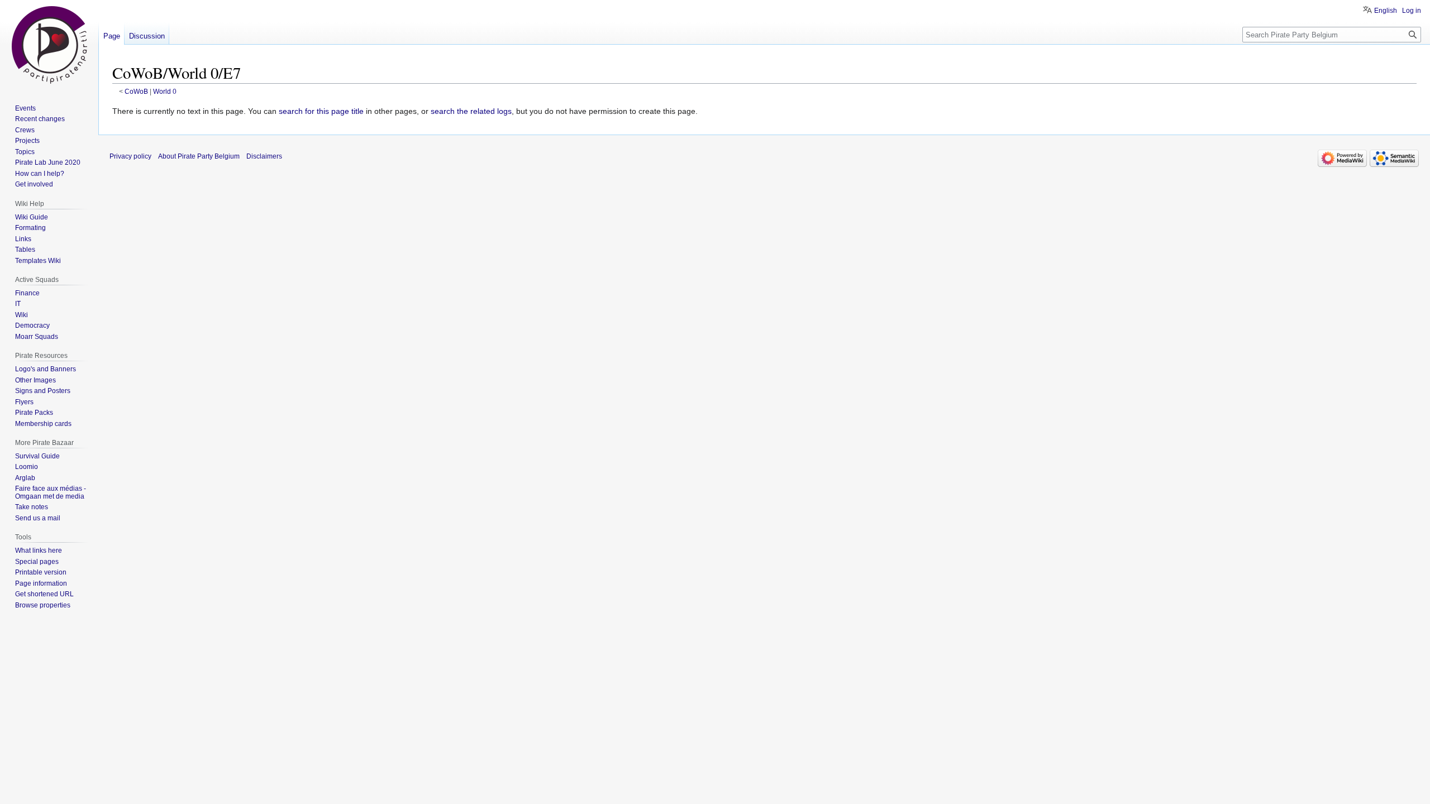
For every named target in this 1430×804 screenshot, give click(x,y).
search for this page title (321, 111)
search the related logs (471, 111)
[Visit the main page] (49, 44)
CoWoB (136, 91)
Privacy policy (130, 156)
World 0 (165, 91)
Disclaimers (264, 156)
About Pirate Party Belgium (199, 156)
